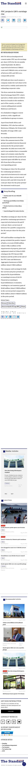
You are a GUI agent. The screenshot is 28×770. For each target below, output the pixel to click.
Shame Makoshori (6, 531)
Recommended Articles (13, 599)
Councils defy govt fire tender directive (14, 211)
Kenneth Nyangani (6, 560)
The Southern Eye (6, 749)
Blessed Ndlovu (5, 568)
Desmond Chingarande (7, 552)
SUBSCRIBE (11, 711)
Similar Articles (12, 451)
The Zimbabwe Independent (9, 745)
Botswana (4, 303)
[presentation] (6, 494)
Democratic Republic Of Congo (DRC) (11, 306)
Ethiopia (23, 306)
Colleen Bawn (11, 303)
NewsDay (4, 743)
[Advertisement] (14, 386)
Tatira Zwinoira (9, 486)
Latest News (8, 500)
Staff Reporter (5, 543)
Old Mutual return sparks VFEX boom (13, 693)
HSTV (3, 751)
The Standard (5, 747)
